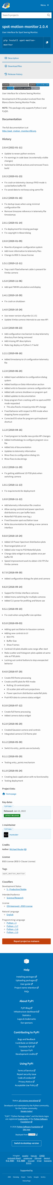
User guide (25, 984)
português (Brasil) (14, 1158)
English (10, 914)
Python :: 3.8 (12, 929)
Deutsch (47, 1158)
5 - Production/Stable (16, 889)
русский (31, 1161)
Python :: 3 (11, 923)
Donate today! (27, 1111)
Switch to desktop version (26, 1143)
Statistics (26, 1015)
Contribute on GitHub (25, 1043)
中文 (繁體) (21, 1161)
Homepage (11, 794)
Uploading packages (25, 980)
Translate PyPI (25, 1046)
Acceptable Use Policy (25, 1085)
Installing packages (25, 976)
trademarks (23, 1119)
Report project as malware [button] (26, 941)
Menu (43, 5)
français (34, 1156)
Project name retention (25, 987)
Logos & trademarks (26, 1019)
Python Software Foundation (29, 1126)
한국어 (28, 1163)
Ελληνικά (38, 1158)
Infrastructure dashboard (25, 1011)
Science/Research (15, 897)
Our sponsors (27, 1022)
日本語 (42, 1156)
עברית (39, 1161)
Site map (26, 1129)
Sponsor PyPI (26, 1050)
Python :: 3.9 (12, 932)
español (25, 1156)
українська (27, 1158)
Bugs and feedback (26, 1039)
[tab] (26, 58)
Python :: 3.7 (12, 926)
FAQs (26, 991)
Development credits (25, 1054)
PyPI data (7, 806)
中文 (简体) (10, 1161)
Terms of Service (25, 1070)
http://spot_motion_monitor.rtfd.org (19, 131)
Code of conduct (25, 1077)
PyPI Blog (25, 1008)
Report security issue (26, 1074)
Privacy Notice (25, 1081)
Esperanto (48, 1161)
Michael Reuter (17, 849)
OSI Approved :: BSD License (20, 906)
